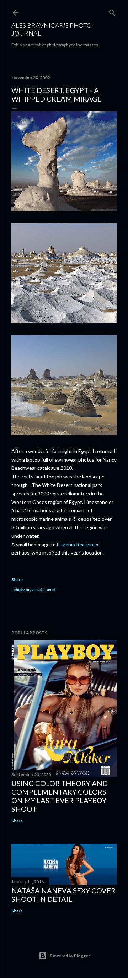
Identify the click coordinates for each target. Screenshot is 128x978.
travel (49, 589)
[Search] (112, 11)
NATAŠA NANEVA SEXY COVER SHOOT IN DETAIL (63, 894)
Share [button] (17, 579)
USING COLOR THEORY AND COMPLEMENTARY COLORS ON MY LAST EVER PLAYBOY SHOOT (59, 796)
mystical (34, 589)
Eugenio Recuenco (77, 544)
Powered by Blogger (70, 955)
